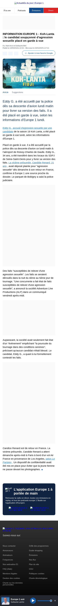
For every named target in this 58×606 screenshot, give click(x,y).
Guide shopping (35, 550)
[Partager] (5, 53)
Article (5, 92)
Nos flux (32, 560)
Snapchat (22, 540)
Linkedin (27, 540)
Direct (50, 10)
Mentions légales (10, 573)
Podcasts (22, 10)
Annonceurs (8, 550)
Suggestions (17, 92)
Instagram (9, 540)
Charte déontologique (38, 578)
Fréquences (8, 560)
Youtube (18, 540)
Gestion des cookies (11, 578)
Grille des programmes (39, 546)
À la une (7, 10)
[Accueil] (29, 3)
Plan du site (34, 564)
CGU (31, 569)
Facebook (13, 540)
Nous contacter (9, 546)
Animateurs (7, 555)
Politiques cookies (36, 573)
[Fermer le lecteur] (55, 600)
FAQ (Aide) (7, 569)
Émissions (36, 10)
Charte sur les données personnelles (13, 584)
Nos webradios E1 (10, 564)
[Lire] (33, 601)
